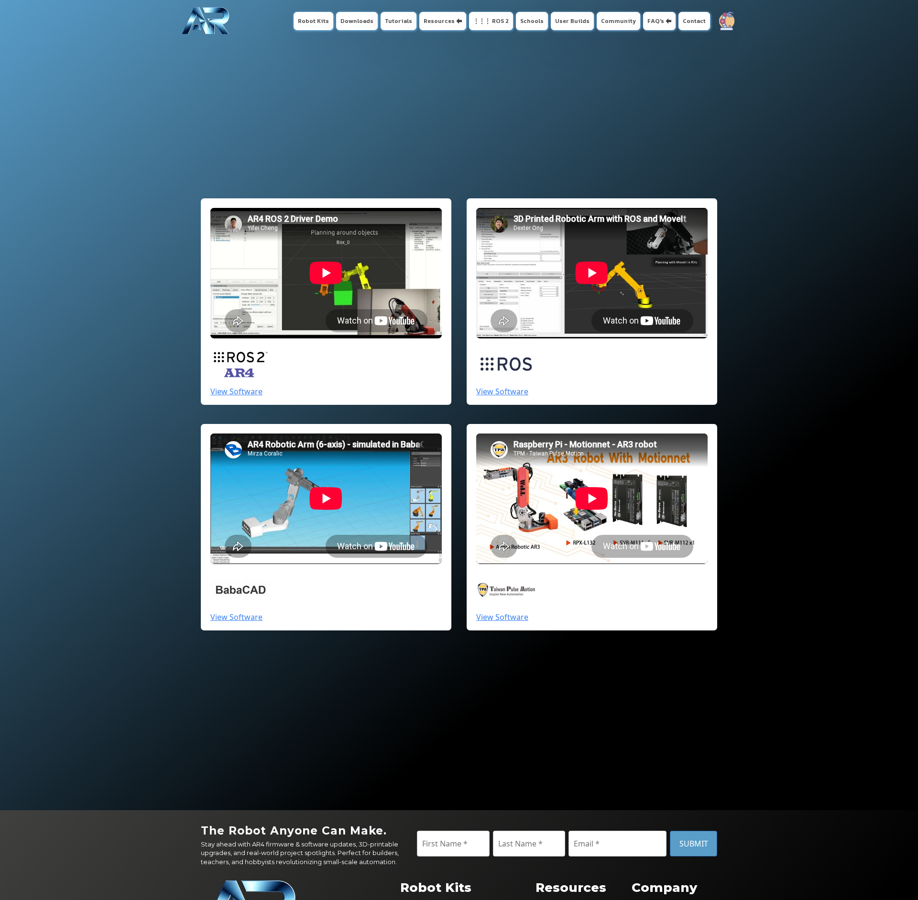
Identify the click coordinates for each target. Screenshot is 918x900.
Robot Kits (313, 21)
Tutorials (398, 21)
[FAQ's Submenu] (669, 21)
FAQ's (655, 21)
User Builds (572, 21)
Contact (694, 21)
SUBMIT (693, 843)
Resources (439, 21)
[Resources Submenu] (460, 21)
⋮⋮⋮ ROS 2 (491, 21)
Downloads (356, 21)
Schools (532, 21)
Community (618, 21)
